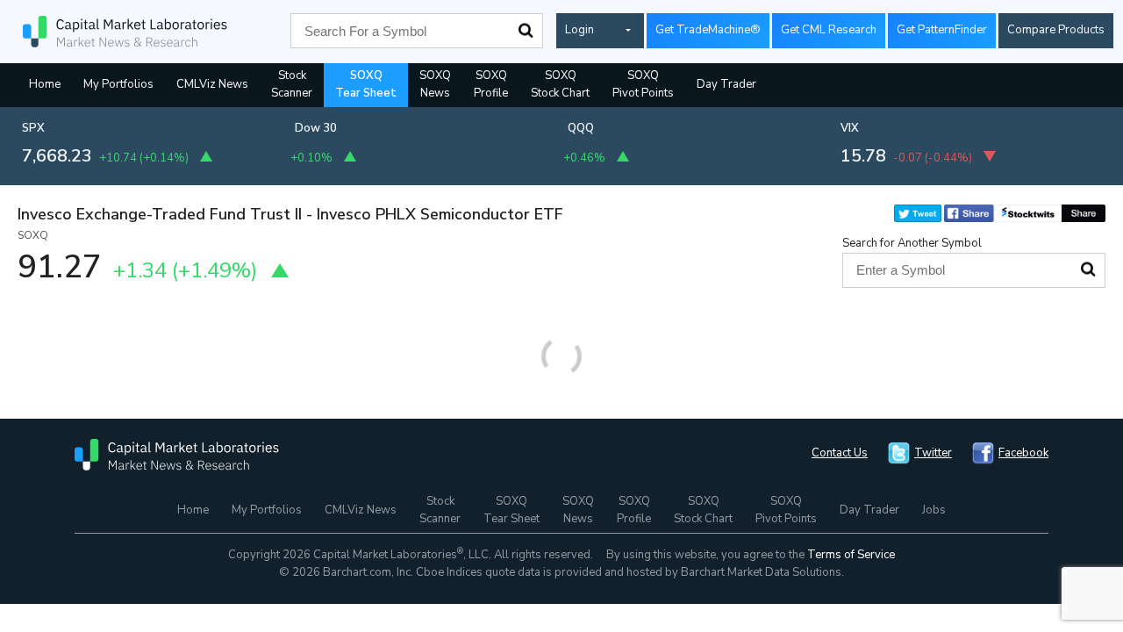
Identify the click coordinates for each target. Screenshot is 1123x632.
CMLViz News (212, 84)
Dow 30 (316, 128)
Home (45, 84)
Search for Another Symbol (912, 243)
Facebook (1023, 453)
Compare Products (1056, 30)
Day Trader (726, 84)
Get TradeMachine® (708, 30)
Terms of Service (851, 555)
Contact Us (840, 453)
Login (579, 30)
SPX (33, 128)
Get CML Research (828, 30)
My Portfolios (118, 84)
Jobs (934, 510)
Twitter (933, 453)
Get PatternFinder (942, 30)
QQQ (581, 128)
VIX (849, 128)
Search (525, 30)
